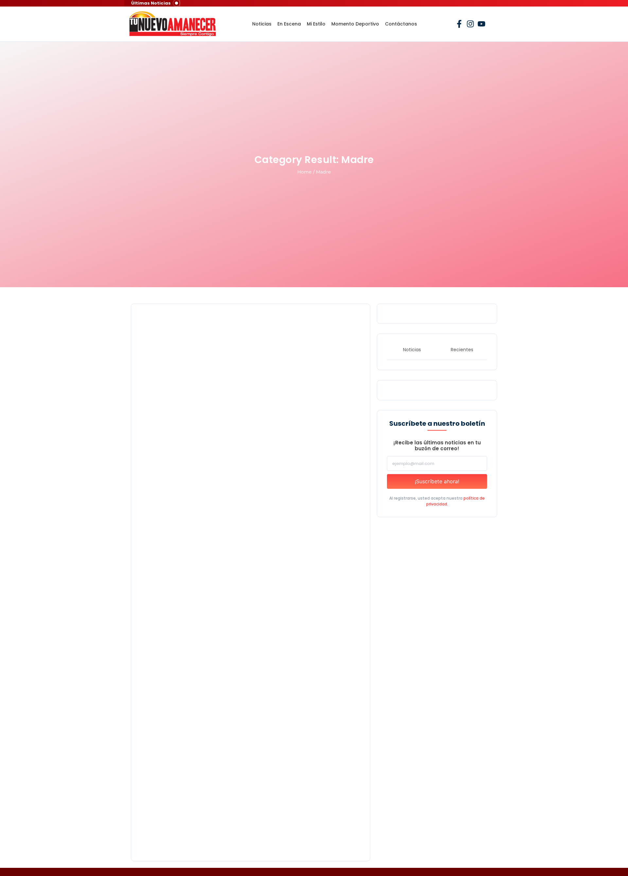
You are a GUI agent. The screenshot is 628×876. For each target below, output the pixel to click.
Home (304, 172)
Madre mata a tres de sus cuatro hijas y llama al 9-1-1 (227, 621)
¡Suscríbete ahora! (437, 481)
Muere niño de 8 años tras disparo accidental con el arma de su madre (242, 831)
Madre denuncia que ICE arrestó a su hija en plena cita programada (249, 456)
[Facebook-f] (459, 24)
